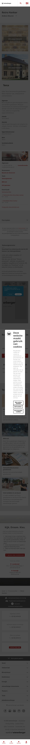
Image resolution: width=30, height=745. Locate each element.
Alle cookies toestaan (18, 403)
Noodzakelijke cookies (18, 411)
